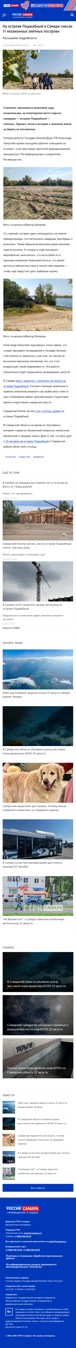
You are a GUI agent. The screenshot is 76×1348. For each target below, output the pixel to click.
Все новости (38, 1187)
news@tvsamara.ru (33, 1233)
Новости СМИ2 (11, 628)
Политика (10, 457)
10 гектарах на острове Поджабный (27, 441)
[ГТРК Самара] (22, 15)
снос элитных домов (48, 411)
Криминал (38, 457)
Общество (24, 457)
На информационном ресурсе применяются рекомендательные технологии (31, 1265)
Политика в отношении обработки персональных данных (34, 1257)
